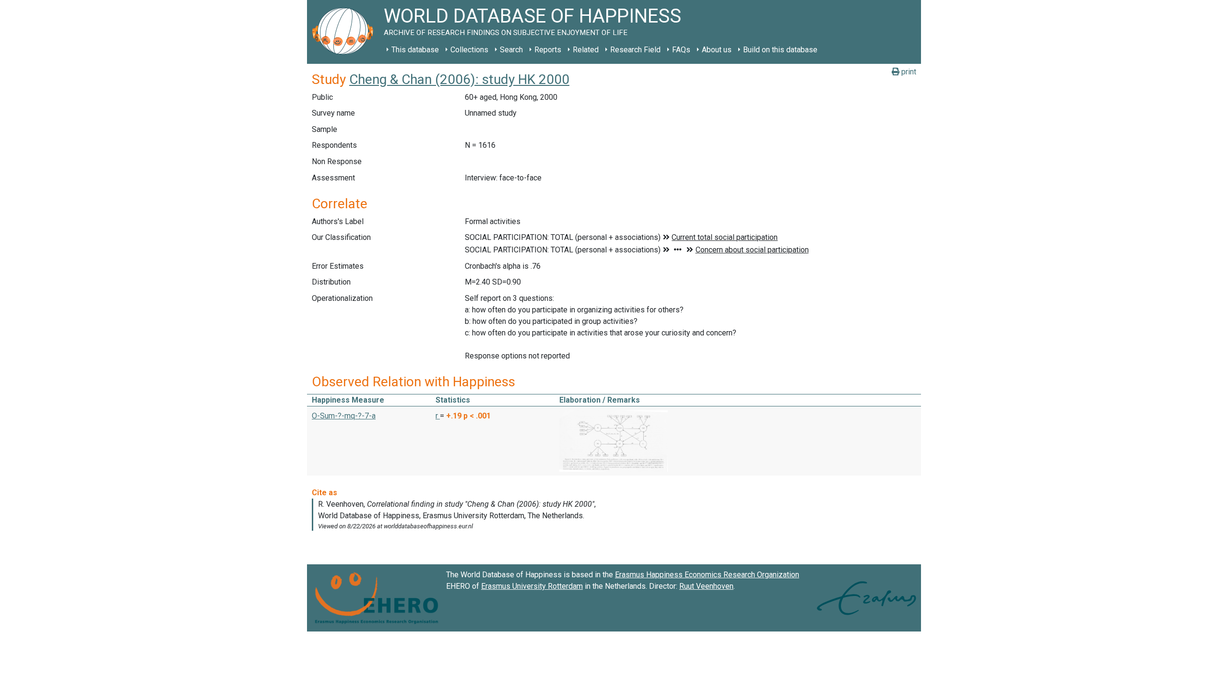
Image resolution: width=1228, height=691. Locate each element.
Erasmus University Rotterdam (532, 586)
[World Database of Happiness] (345, 32)
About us (717, 49)
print (907, 71)
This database (415, 49)
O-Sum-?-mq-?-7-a (344, 415)
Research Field (635, 49)
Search (511, 49)
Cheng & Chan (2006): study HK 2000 (459, 79)
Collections (469, 49)
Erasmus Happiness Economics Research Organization (707, 574)
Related (586, 49)
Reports (547, 49)
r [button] (438, 415)
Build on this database (780, 49)
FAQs (681, 49)
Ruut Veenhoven (706, 586)
